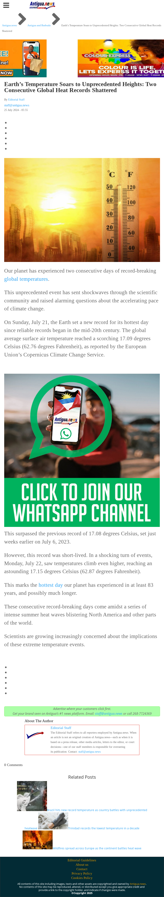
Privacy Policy (82, 873)
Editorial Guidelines (82, 860)
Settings (135, 889)
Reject (112, 889)
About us (82, 865)
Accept (89, 889)
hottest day (51, 585)
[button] (6, 5)
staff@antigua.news (16, 105)
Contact (81, 869)
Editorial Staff (16, 99)
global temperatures (26, 279)
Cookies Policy (82, 878)
